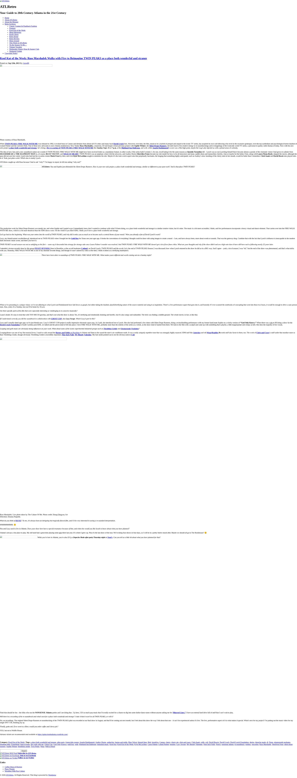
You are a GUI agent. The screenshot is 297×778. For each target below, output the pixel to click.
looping (172, 744)
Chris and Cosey (263, 333)
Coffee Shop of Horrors (13, 767)
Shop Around (14, 41)
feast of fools (25, 744)
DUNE (18, 521)
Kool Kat (113, 744)
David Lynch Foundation (239, 742)
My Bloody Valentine (83, 335)
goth (76, 744)
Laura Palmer (152, 744)
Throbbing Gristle (110, 329)
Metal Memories (15, 32)
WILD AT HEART (71, 154)
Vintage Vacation (15, 47)
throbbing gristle (24, 746)
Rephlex (215, 333)
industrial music (103, 744)
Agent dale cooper (72, 742)
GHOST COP (56, 319)
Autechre (196, 333)
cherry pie (175, 742)
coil (206, 742)
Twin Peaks (35, 746)
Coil (132, 335)
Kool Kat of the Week (17, 30)
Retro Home (13, 37)
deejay (252, 742)
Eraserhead (15, 744)
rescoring (255, 744)
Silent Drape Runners (157, 146)
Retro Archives (10, 24)
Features (12, 28)
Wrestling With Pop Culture (15, 771)
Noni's (218, 744)
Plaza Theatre (10, 769)
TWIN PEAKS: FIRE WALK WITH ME (21, 144)
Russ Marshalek (265, 744)
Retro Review (14, 39)
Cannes (162, 742)
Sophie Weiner (11, 746)
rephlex (248, 744)
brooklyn (155, 742)
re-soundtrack (239, 744)
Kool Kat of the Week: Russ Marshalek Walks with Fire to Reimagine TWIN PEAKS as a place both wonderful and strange (73, 58)
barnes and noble (121, 742)
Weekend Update (15, 51)
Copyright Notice (11, 53)
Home (7, 18)
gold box (71, 744)
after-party (61, 742)
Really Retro (14, 35)
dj (267, 742)
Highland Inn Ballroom (130, 148)
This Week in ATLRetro (18, 43)
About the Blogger (11, 22)
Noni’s (109, 537)
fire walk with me (37, 744)
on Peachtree (68, 333)
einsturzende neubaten (282, 742)
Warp (209, 333)
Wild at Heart (50, 746)
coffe (202, 742)
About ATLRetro (11, 20)
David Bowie (214, 742)
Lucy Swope (181, 744)
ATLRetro (9, 775)
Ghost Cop (48, 744)
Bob (149, 742)
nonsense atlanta (228, 744)
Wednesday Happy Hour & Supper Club (24, 49)
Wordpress (52, 775)
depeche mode (260, 742)
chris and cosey (185, 742)
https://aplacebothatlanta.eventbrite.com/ (53, 734)
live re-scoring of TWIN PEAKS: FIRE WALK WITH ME (70, 148)
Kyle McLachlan (140, 744)
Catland (84, 248)
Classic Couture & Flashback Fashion (23, 26)
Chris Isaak (196, 742)
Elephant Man (5, 744)
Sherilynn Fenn (277, 744)
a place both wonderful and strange (23, 148)
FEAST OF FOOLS (42, 248)
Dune (271, 742)
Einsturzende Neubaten (130, 329)
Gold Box (75, 238)
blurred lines (142, 742)
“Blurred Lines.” (179, 713)
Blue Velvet (132, 742)
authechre (110, 742)
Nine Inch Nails (68, 335)
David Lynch (118, 144)
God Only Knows (60, 744)
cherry (168, 742)
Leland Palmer (163, 744)
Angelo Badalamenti (160, 148)
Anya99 (26, 63)
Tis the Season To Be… (18, 45)
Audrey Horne (100, 742)
